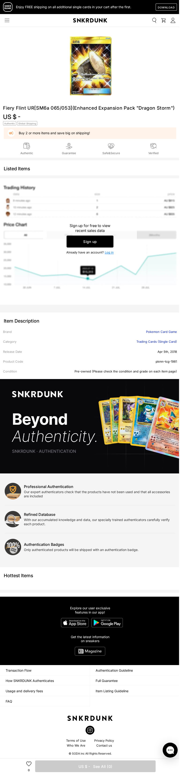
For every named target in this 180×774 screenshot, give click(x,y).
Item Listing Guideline (112, 691)
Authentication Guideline (114, 670)
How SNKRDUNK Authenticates (30, 681)
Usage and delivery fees (24, 691)
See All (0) (95, 766)
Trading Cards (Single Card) (156, 341)
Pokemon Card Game (161, 332)
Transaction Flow (18, 670)
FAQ (9, 701)
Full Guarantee (107, 681)
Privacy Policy (104, 740)
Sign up (90, 241)
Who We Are (76, 745)
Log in (109, 252)
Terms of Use (76, 740)
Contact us (104, 745)
